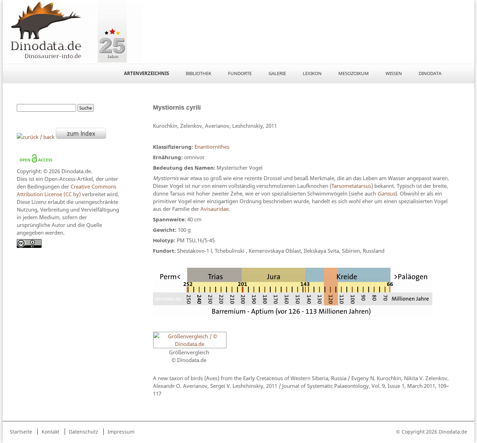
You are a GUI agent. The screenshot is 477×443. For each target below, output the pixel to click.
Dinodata (430, 73)
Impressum (121, 431)
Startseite (21, 431)
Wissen (394, 73)
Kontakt (50, 431)
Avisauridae (214, 208)
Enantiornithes (212, 146)
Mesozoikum (353, 73)
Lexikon (312, 73)
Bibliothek (198, 73)
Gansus (386, 193)
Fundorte (240, 73)
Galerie (277, 73)
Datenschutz (83, 431)
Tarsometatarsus (351, 185)
